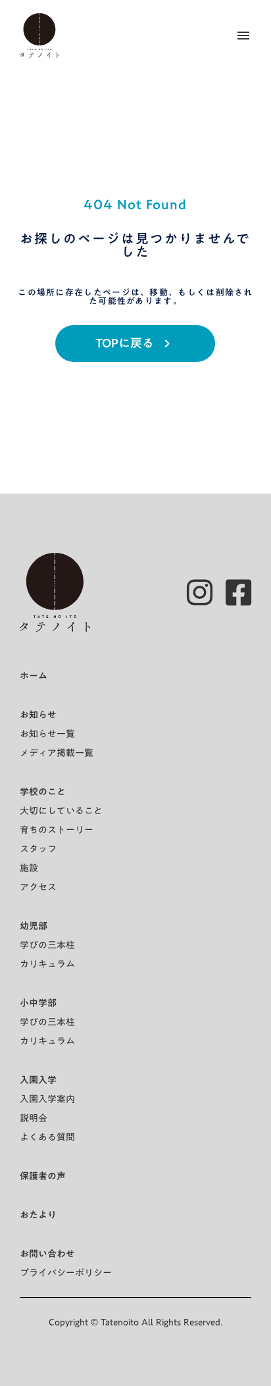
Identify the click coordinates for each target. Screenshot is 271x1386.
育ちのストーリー (56, 829)
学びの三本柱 (47, 945)
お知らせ (38, 714)
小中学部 (38, 1003)
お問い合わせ (47, 1253)
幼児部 (33, 926)
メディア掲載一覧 (56, 752)
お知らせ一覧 (47, 733)
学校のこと (43, 791)
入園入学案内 (47, 1099)
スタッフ (38, 849)
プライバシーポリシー (66, 1272)
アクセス (38, 887)
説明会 (33, 1118)
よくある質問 (47, 1137)
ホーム (33, 675)
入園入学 (38, 1080)
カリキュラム (47, 964)
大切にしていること (61, 810)
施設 (29, 868)
